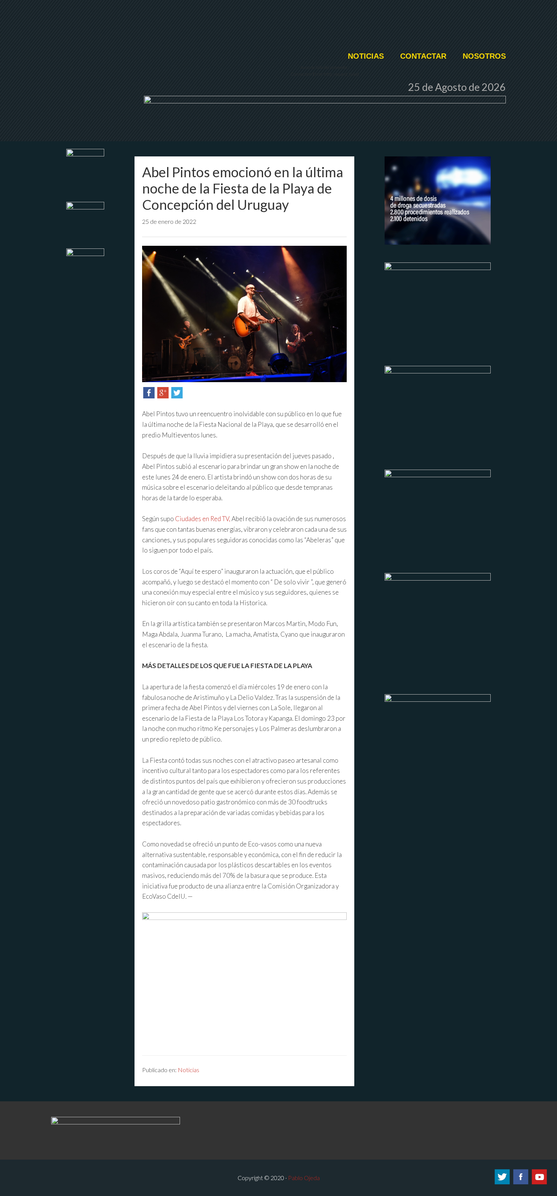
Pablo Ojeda (304, 1177)
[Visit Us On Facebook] (520, 1183)
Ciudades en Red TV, (203, 519)
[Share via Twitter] (177, 396)
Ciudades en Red (183, 29)
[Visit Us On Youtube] (539, 1183)
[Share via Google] (163, 396)
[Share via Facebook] (149, 396)
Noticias (188, 1069)
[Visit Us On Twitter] (502, 1183)
